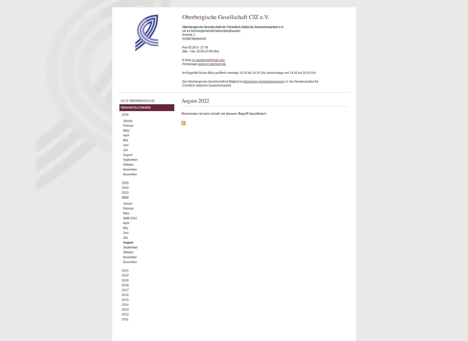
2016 (125, 295)
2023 (125, 192)
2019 (125, 280)
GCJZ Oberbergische (138, 101)
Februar (128, 125)
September (130, 159)
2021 (125, 270)
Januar (127, 121)
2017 (125, 290)
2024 (125, 187)
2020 (125, 275)
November (130, 169)
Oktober (128, 164)
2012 (125, 314)
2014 (125, 304)
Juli (125, 150)
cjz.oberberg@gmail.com (208, 60)
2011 (125, 319)
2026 (125, 114)
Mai (125, 140)
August (127, 155)
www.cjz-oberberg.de (212, 64)
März (126, 130)
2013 (125, 309)
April (126, 135)
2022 (125, 197)
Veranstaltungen (136, 107)
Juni (126, 145)
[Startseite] (138, 50)
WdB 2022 (130, 218)
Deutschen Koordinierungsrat (263, 81)
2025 (125, 183)
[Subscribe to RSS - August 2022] (264, 123)
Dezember (130, 174)
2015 (125, 300)
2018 (125, 285)
